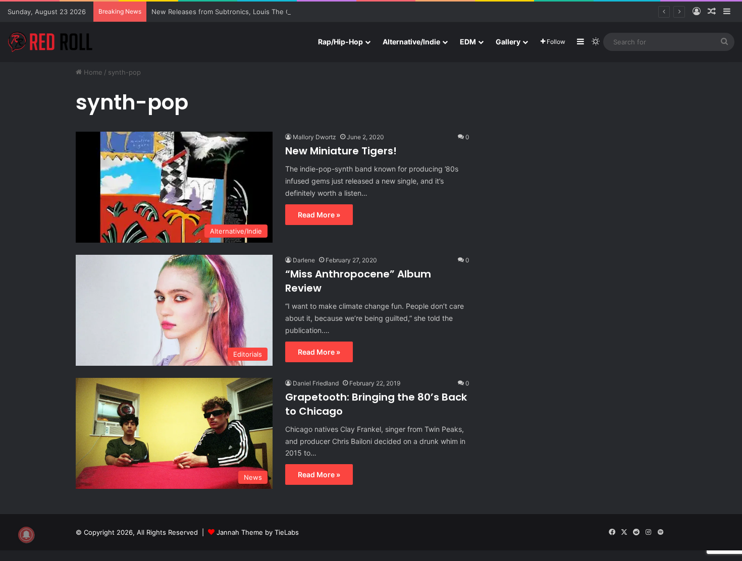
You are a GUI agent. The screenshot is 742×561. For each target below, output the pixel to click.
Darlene (304, 260)
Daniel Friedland (316, 383)
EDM (468, 41)
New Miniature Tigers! (341, 151)
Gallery (508, 41)
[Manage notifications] (26, 535)
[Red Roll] (50, 42)
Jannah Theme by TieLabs (258, 532)
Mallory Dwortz (314, 137)
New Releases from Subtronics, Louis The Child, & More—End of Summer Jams (276, 12)
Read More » (319, 214)
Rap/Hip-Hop (340, 41)
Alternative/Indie (411, 41)
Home (92, 72)
